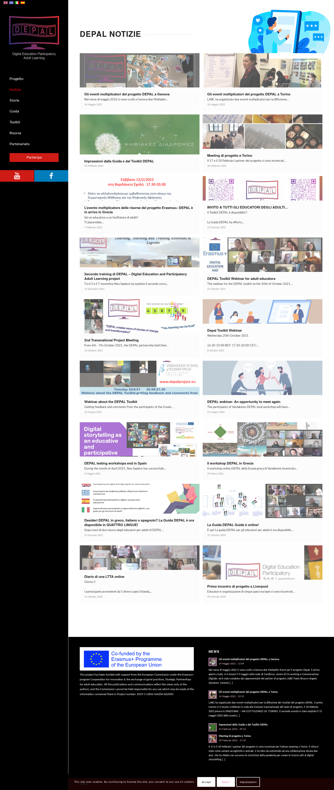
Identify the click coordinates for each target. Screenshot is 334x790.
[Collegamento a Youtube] (17, 176)
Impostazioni (248, 782)
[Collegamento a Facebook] (51, 176)
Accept (206, 782)
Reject (226, 782)
